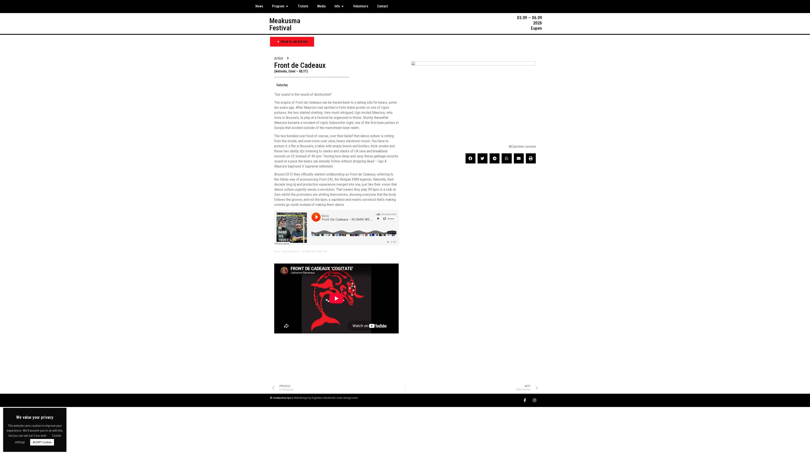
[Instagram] (534, 400)
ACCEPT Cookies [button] (42, 442)
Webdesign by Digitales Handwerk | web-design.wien (326, 397)
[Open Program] (287, 6)
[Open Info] (342, 6)
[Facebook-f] (524, 400)
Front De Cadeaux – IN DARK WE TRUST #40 (304, 251)
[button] (292, 42)
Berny (277, 251)
